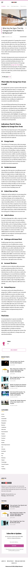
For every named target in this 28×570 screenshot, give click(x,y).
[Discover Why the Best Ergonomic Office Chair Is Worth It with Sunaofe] (5, 402)
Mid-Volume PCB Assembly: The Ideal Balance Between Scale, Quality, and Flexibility (17, 393)
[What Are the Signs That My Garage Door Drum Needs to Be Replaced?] (14, 17)
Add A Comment (14, 350)
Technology (3, 462)
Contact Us (14, 563)
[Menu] (2, 2)
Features (3, 438)
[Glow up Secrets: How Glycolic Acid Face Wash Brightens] (5, 363)
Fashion (3, 433)
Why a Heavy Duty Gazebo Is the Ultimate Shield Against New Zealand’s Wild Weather (17, 370)
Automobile (3, 418)
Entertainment (4, 431)
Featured (3, 436)
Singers (3, 460)
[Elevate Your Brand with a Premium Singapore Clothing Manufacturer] (5, 386)
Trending (3, 468)
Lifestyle (3, 449)
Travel (2, 466)
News (2, 453)
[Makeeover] (14, 2)
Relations (3, 457)
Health (2, 442)
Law (2, 447)
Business (3, 425)
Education (3, 429)
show (9, 76)
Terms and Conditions (20, 561)
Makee (3, 36)
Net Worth (3, 451)
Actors (2, 414)
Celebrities (3, 427)
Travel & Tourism (4, 464)
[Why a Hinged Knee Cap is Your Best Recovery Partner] (5, 379)
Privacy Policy (12, 550)
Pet (2, 455)
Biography (3, 423)
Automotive (4, 420)
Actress (3, 416)
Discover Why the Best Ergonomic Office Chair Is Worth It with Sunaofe (18, 402)
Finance (3, 440)
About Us (3, 561)
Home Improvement (23, 36)
